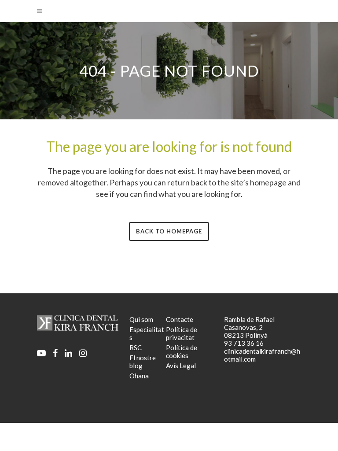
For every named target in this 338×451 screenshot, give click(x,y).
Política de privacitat (181, 333)
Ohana (139, 376)
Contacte (179, 319)
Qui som (141, 319)
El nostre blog (142, 362)
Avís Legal (181, 366)
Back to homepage (169, 231)
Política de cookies (181, 351)
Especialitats (146, 333)
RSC (135, 347)
